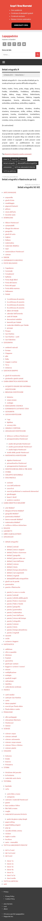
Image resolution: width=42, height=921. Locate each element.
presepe (10, 328)
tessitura (8, 839)
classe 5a (10, 872)
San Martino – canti (12, 337)
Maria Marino (19, 75)
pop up (7, 828)
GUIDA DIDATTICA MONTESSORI (16, 381)
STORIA (8, 472)
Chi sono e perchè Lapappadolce (14, 914)
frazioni (8, 658)
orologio (8, 675)
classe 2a (14, 159)
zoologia (10, 403)
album (6, 909)
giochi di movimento (12, 375)
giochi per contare (11, 664)
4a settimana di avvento (15, 308)
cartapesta (10, 797)
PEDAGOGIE (8, 712)
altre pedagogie (11, 717)
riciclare (8, 833)
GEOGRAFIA (8, 342)
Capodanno (9, 268)
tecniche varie (10, 215)
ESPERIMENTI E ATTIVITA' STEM (17, 408)
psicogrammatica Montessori (17, 439)
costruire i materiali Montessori (16, 800)
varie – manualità (11, 842)
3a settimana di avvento (15, 305)
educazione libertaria (12, 720)
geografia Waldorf (11, 513)
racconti (8, 635)
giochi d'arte (9, 200)
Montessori (9, 723)
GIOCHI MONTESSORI (13, 414)
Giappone (8, 353)
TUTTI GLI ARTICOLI (9, 171)
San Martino (9, 334)
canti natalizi (9, 695)
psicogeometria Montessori (17, 466)
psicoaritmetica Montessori (17, 463)
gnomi (7, 802)
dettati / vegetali (13, 575)
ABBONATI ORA (21, 25)
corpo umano (11, 400)
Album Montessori (12, 222)
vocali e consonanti (25, 154)
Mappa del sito (8, 916)
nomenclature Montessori (14, 251)
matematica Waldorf (12, 522)
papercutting (10, 822)
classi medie (11, 878)
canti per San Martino (13, 697)
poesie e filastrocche (12, 587)
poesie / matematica (14, 612)
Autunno (8, 756)
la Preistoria (9, 775)
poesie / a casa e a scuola (16, 592)
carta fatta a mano (13, 794)
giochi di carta (10, 234)
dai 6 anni (8, 856)
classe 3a (23, 159)
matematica (9, 243)
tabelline (8, 684)
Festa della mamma (12, 288)
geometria (9, 661)
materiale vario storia (13, 778)
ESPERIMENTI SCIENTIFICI (13, 260)
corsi (5, 906)
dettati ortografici (9, 163)
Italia (7, 359)
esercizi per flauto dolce (14, 706)
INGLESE (7, 528)
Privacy (6, 892)
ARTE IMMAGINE (10, 192)
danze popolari (10, 703)
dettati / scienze (13, 564)
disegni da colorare (12, 228)
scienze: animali (11, 736)
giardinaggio (11, 494)
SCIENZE (7, 728)
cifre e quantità (10, 652)
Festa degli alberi (11, 280)
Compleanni (9, 274)
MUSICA (7, 690)
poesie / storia (12, 627)
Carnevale (9, 271)
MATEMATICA (9, 644)
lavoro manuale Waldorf (14, 519)
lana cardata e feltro (12, 805)
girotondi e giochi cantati (14, 378)
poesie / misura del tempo (16, 618)
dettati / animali (12, 547)
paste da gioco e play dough (17, 819)
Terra (7, 365)
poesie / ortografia (13, 621)
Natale (7, 294)
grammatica (9, 584)
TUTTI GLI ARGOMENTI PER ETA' (24, 167)
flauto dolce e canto (12, 709)
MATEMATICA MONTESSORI (15, 455)
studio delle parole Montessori (18, 452)
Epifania (8, 277)
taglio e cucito (10, 836)
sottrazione (9, 681)
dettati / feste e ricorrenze (16, 552)
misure (7, 669)
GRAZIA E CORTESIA (12, 428)
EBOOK (6, 257)
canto (7, 700)
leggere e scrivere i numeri (15, 666)
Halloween (9, 291)
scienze (8, 254)
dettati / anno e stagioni (15, 549)
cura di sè (10, 488)
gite (6, 356)
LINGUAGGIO (7, 167)
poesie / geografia (13, 606)
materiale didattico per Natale (18, 325)
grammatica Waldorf (12, 516)
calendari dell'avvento (15, 313)
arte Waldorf (9, 508)
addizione (8, 649)
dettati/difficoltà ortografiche (27, 163)
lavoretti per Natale (14, 322)
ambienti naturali (11, 347)
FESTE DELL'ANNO (10, 263)
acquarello (9, 197)
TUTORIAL (7, 781)
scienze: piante (10, 748)
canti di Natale (12, 316)
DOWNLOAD (8, 218)
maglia (7, 811)
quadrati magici (10, 678)
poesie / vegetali (13, 633)
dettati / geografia (13, 555)
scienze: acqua (10, 733)
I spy (8, 419)
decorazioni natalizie (14, 319)
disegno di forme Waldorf (14, 511)
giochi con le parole (12, 581)
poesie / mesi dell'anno (15, 615)
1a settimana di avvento (15, 299)
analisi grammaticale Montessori (20, 447)
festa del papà (10, 285)
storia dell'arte (10, 212)
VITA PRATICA (10, 478)
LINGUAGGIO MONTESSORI (15, 431)
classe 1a (6, 159)
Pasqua (7, 331)
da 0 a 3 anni (9, 850)
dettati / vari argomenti (15, 573)
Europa (7, 350)
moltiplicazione (10, 672)
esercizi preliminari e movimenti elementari (23, 491)
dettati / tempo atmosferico (17, 570)
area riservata (8, 904)
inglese (7, 237)
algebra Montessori (14, 460)
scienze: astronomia (12, 739)
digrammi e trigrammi (12, 154)
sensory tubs (11, 425)
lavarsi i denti (12, 497)
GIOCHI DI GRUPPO (11, 370)
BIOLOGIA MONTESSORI (14, 392)
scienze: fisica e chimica (13, 745)
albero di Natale (12, 311)
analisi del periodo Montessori (19, 444)
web (5, 884)
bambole (8, 786)
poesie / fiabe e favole (15, 604)
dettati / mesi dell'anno (15, 561)
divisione (8, 655)
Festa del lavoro (11, 282)
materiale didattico (12, 246)
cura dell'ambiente (13, 485)
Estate (7, 759)
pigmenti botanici (11, 206)
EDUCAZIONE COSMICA (14, 406)
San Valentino (10, 339)
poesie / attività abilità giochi (17, 598)
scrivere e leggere (11, 641)
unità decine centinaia (13, 687)
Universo (8, 368)
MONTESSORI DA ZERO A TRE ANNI (18, 469)
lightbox (10, 422)
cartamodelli (9, 225)
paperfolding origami (12, 825)
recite (7, 638)
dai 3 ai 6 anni (10, 853)
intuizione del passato (13, 772)
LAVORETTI (8, 531)
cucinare (10, 482)
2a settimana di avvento (15, 302)
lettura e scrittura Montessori (17, 436)
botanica (10, 397)
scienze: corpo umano (13, 742)
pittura (7, 209)
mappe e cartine (11, 362)
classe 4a (10, 869)
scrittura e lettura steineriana (15, 525)
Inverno (8, 762)
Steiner (8, 726)
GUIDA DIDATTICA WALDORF (14, 503)
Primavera (9, 764)
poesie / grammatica (14, 609)
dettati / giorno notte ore (16, 558)
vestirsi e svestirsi (13, 500)
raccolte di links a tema (13, 831)
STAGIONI (7, 751)
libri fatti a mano (11, 808)
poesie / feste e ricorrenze (16, 601)
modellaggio (9, 203)
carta (7, 789)
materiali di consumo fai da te (16, 814)
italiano (8, 240)
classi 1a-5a (11, 875)
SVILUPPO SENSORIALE (14, 475)
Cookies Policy (10, 899)
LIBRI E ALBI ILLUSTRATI (12, 534)
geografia (8, 231)
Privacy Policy (9, 896)
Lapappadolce (10, 36)
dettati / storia (12, 567)
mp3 (7, 249)
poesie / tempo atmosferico (17, 630)
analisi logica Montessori (17, 449)
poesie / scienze (13, 624)
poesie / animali (12, 595)
